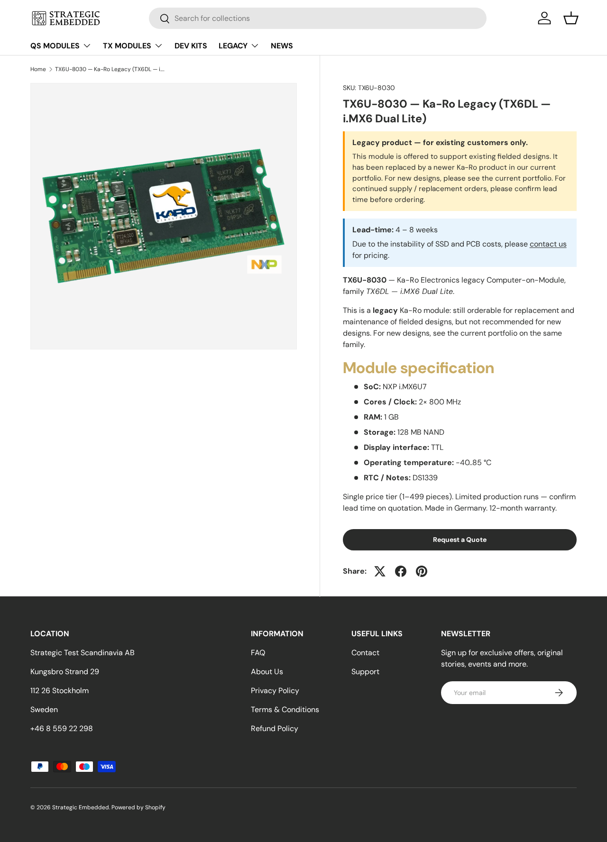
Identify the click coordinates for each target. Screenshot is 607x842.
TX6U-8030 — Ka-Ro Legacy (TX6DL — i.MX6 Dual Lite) (112, 69)
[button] (571, 18)
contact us (548, 244)
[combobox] (318, 18)
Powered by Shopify (138, 807)
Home (38, 69)
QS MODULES (55, 46)
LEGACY (233, 46)
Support (365, 672)
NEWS (282, 46)
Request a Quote (460, 539)
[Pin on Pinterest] (421, 571)
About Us (267, 672)
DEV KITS (191, 46)
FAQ (258, 653)
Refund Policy (274, 728)
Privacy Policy (275, 691)
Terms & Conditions (285, 709)
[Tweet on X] (379, 571)
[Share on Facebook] (400, 571)
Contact (365, 653)
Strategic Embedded (80, 807)
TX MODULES (127, 46)
